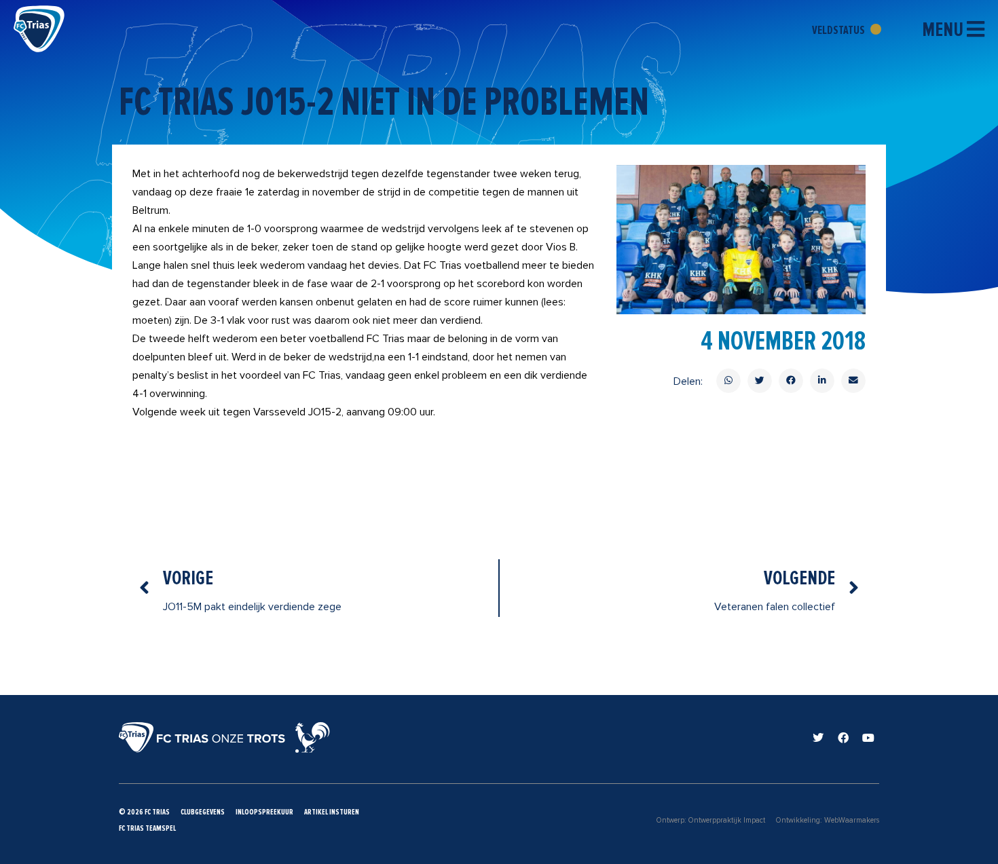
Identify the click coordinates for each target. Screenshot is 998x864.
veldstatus (839, 29)
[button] (728, 381)
